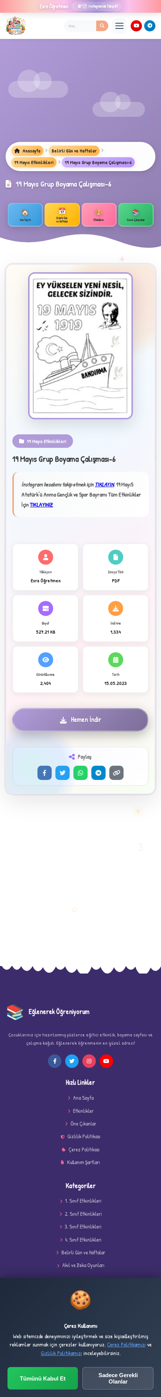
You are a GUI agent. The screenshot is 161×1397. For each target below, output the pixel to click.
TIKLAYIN (104, 484)
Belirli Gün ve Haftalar (74, 150)
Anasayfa (30, 150)
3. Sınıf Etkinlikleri (83, 1226)
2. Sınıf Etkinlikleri (83, 1213)
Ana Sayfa (83, 1097)
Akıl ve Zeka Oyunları (83, 1265)
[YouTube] (136, 25)
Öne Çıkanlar (83, 1123)
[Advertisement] (80, 96)
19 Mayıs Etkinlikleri (34, 162)
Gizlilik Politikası (83, 1136)
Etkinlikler (83, 1110)
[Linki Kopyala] (116, 773)
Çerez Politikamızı (126, 1344)
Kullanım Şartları (83, 1162)
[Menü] (119, 25)
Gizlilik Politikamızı (61, 1353)
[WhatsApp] (80, 773)
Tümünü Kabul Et (43, 1378)
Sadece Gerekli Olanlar (118, 1378)
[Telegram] (149, 25)
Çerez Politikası (84, 1149)
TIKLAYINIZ (41, 504)
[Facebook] (44, 773)
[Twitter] (62, 773)
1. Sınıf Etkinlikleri (83, 1200)
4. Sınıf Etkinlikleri (83, 1239)
